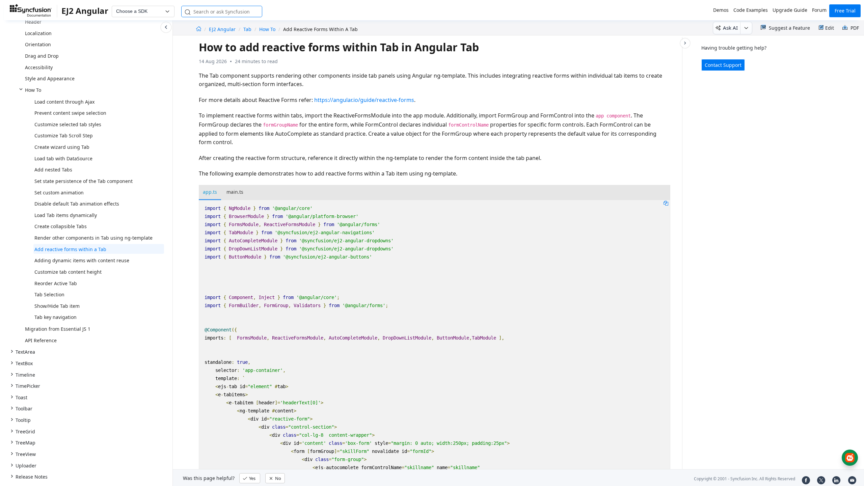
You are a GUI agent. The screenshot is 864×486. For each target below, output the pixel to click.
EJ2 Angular (223, 29)
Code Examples (750, 10)
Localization (38, 33)
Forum (819, 10)
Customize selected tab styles (67, 124)
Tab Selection (49, 294)
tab (247, 29)
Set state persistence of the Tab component (83, 181)
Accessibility (39, 67)
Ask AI (730, 27)
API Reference (41, 340)
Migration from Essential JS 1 (57, 329)
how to (267, 29)
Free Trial (845, 10)
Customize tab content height (68, 272)
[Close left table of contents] (166, 27)
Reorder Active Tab (55, 283)
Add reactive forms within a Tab (70, 249)
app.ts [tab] (210, 192)
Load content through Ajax (64, 102)
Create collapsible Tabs (60, 226)
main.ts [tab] (234, 192)
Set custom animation (59, 192)
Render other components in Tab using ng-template (93, 238)
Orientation (38, 44)
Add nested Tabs (53, 169)
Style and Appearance (50, 78)
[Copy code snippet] (666, 203)
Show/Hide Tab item (57, 306)
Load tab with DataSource (63, 158)
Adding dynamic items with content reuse (81, 260)
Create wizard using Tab (61, 147)
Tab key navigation (55, 317)
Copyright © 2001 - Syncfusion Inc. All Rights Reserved (744, 479)
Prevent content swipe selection (70, 113)
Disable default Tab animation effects (76, 203)
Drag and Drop (42, 56)
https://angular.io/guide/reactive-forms (364, 100)
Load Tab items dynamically (65, 215)
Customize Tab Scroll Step (63, 135)
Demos (721, 10)
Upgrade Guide (790, 10)
